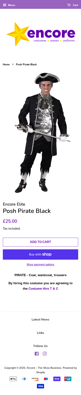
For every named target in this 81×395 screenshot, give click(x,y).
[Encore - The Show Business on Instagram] (45, 354)
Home (6, 64)
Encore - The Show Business (44, 367)
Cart (75, 5)
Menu (11, 5)
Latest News (40, 319)
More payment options (40, 264)
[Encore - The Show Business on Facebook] (36, 354)
